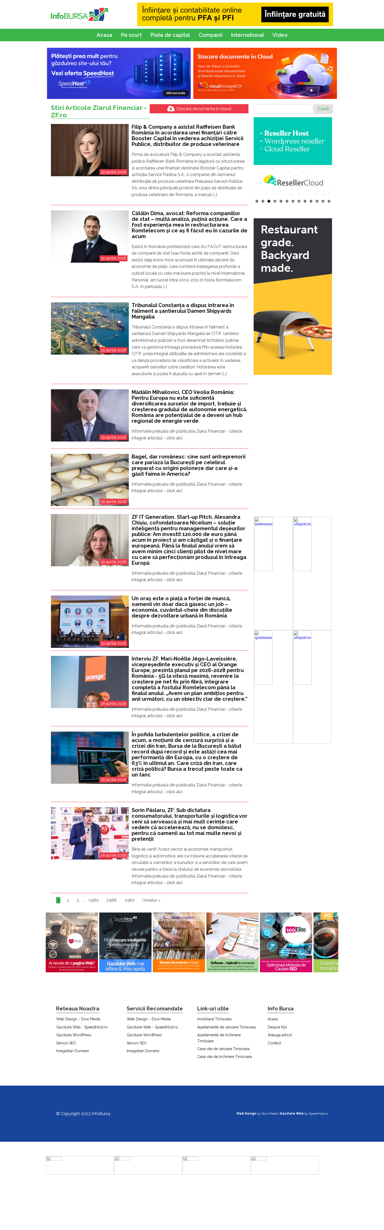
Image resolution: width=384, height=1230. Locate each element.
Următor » (151, 900)
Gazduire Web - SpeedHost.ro (82, 1027)
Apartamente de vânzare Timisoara (226, 1027)
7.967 (130, 900)
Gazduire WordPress (73, 1035)
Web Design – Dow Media (78, 1019)
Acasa (104, 35)
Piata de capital (170, 35)
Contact (274, 1043)
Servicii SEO (66, 1043)
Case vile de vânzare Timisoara (223, 1049)
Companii (211, 35)
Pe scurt (131, 35)
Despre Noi (277, 1027)
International (247, 35)
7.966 (111, 900)
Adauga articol (280, 1035)
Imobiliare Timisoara (214, 1019)
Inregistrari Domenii (72, 1051)
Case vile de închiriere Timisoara (224, 1057)
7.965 (93, 900)
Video (280, 35)
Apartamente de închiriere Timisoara (219, 1038)
